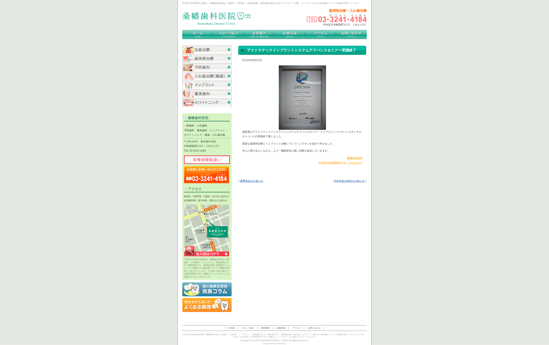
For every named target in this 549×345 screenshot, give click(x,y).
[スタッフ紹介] (228, 34)
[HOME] (197, 34)
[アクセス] (320, 34)
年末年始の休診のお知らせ (349, 180)
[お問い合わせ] (351, 34)
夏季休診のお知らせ (251, 180)
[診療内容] (289, 34)
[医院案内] (259, 34)
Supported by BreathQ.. (275, 343)
